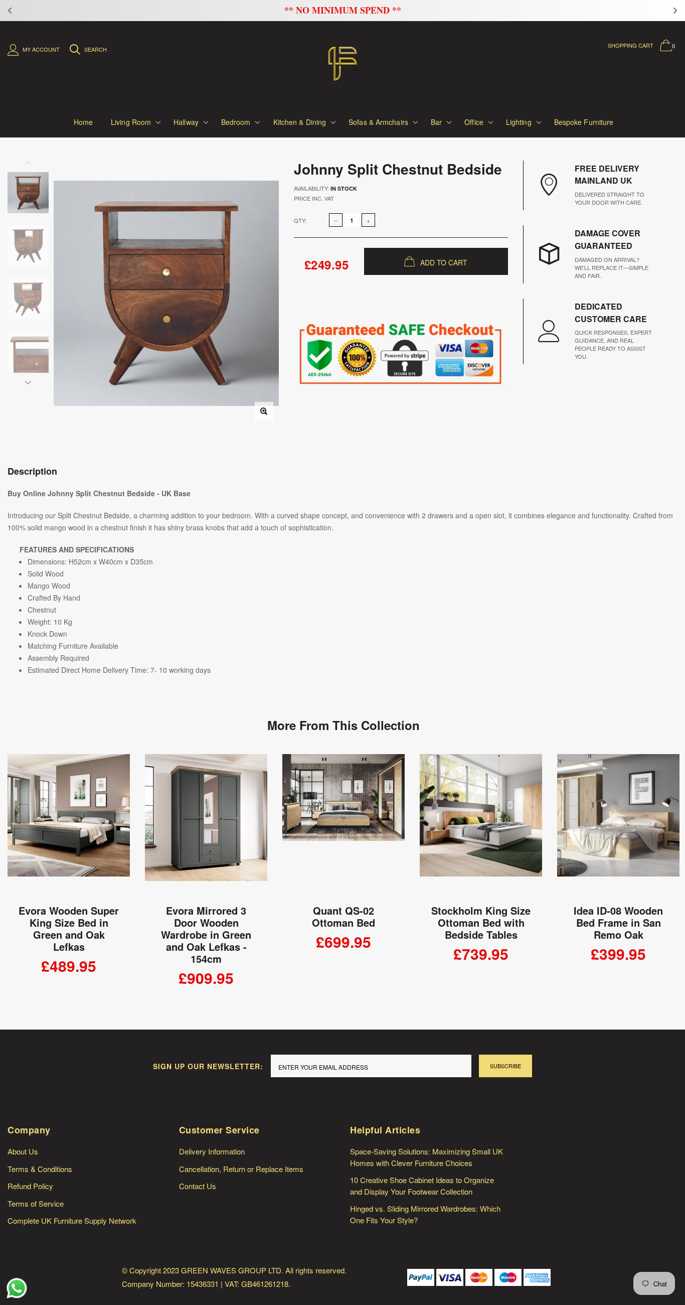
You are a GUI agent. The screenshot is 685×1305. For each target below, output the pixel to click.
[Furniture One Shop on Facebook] (616, 1277)
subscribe (505, 1066)
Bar (436, 122)
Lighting (519, 122)
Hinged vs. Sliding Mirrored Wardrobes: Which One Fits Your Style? (425, 1214)
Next (28, 380)
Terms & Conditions (40, 1169)
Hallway (186, 122)
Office (473, 122)
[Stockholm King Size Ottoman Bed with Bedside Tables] (481, 826)
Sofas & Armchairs (378, 122)
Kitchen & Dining (299, 122)
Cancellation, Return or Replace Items (241, 1169)
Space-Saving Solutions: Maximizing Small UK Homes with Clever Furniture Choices (426, 1157)
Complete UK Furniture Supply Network (72, 1220)
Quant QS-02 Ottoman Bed (343, 916)
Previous (28, 164)
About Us (23, 1151)
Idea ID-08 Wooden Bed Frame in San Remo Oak (618, 922)
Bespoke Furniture (584, 122)
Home (83, 122)
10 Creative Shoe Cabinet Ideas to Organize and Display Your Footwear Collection (422, 1186)
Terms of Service (36, 1203)
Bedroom (236, 122)
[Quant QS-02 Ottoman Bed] (343, 826)
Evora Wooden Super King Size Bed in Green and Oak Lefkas (69, 928)
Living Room (131, 122)
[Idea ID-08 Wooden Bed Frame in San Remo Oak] (618, 826)
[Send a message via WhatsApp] (17, 1288)
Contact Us (197, 1186)
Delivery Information (212, 1151)
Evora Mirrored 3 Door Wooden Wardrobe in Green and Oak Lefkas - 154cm (206, 934)
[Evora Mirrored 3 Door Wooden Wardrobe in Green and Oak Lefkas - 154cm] (206, 826)
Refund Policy (30, 1186)
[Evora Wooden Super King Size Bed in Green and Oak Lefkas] (69, 826)
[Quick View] (115, 767)
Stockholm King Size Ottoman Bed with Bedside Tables (481, 922)
